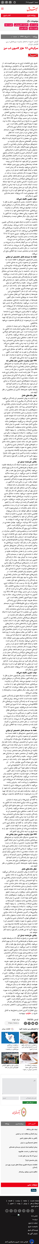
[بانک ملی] (19, 1116)
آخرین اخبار (32, 1124)
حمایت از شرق (33, 1223)
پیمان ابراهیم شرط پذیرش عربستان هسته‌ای (23, 1147)
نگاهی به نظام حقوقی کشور (28, 1138)
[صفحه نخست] (14, 2)
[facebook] (29, 1023)
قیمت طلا (8, 25)
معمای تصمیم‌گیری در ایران (28, 1142)
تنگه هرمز (23, 28)
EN (10, 2)
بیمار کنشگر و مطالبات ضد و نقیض (26, 1134)
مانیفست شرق (33, 1226)
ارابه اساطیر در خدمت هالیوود (27, 1151)
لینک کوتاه (16, 1019)
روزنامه (34, 36)
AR (6, 2)
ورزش (25, 1203)
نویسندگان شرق (33, 1230)
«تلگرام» (28, 1013)
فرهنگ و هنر (34, 1203)
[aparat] (15, 1210)
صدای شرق (35, 1206)
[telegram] (36, 1024)
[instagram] (28, 1210)
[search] (2, 2)
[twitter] (32, 1023)
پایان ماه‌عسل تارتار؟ (31, 1160)
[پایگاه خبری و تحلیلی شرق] (32, 9)
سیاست (18, 1201)
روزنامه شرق (31, 15)
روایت (18, 1203)
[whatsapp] (25, 1023)
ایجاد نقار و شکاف (31, 1129)
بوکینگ (34, 1190)
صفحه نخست (34, 1201)
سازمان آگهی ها (33, 1234)
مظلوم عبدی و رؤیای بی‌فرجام (28, 1172)
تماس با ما (34, 1216)
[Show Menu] (2, 8)
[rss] (32, 1210)
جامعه (25, 1201)
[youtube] (7, 1210)
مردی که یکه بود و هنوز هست (27, 1156)
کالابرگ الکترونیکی (21, 25)
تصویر (11, 1203)
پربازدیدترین (19, 1124)
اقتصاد (10, 1201)
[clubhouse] (11, 1210)
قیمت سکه (33, 28)
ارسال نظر (29, 1102)
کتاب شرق (7, 15)
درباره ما (35, 1219)
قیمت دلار (33, 25)
